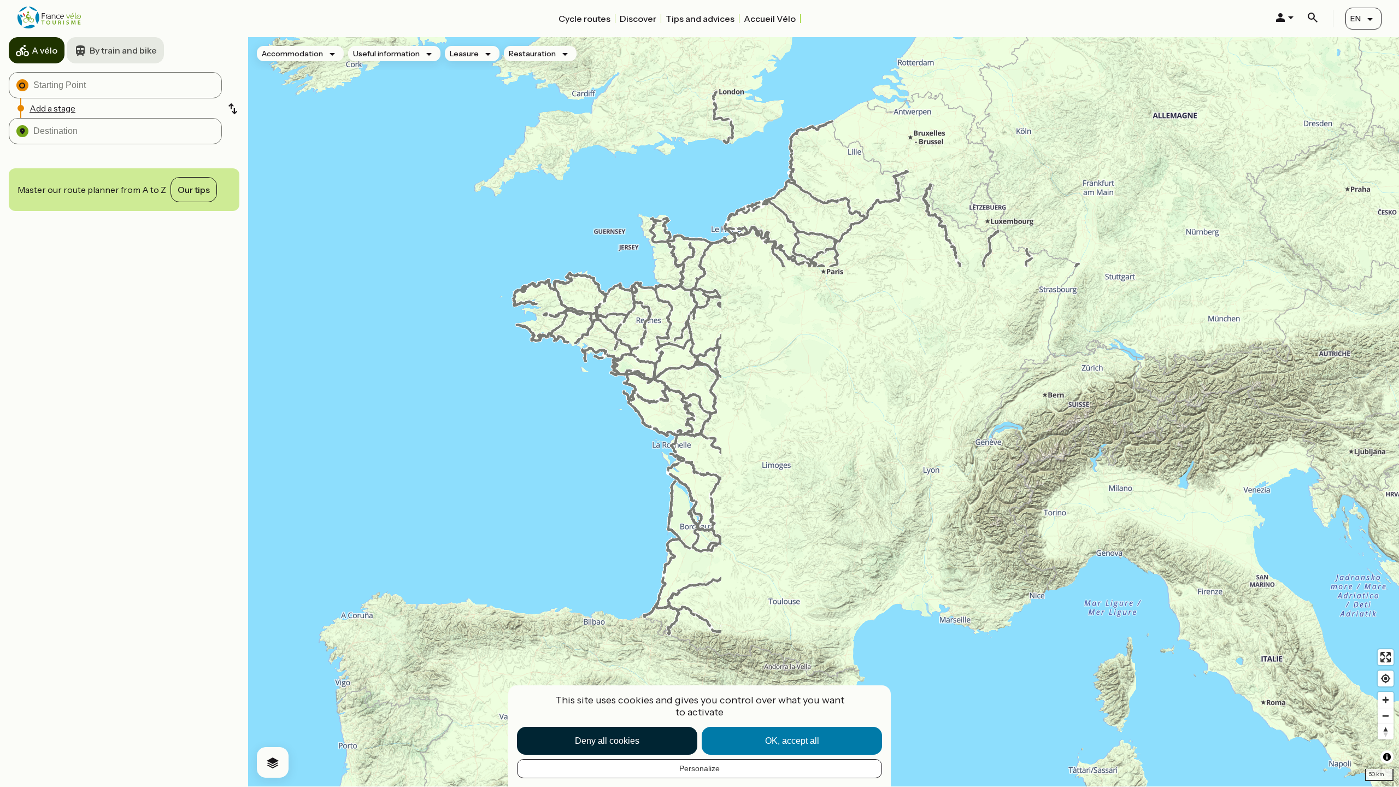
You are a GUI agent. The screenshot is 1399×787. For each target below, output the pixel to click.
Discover (638, 18)
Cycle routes (584, 18)
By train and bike (123, 50)
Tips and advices (700, 18)
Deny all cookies (607, 740)
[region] (823, 411)
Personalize (699, 768)
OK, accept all (792, 740)
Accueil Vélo (770, 18)
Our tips (194, 189)
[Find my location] (1386, 678)
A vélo (44, 50)
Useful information (386, 53)
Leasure (464, 53)
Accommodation (292, 53)
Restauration (532, 53)
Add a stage (52, 108)
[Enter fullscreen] (1386, 657)
